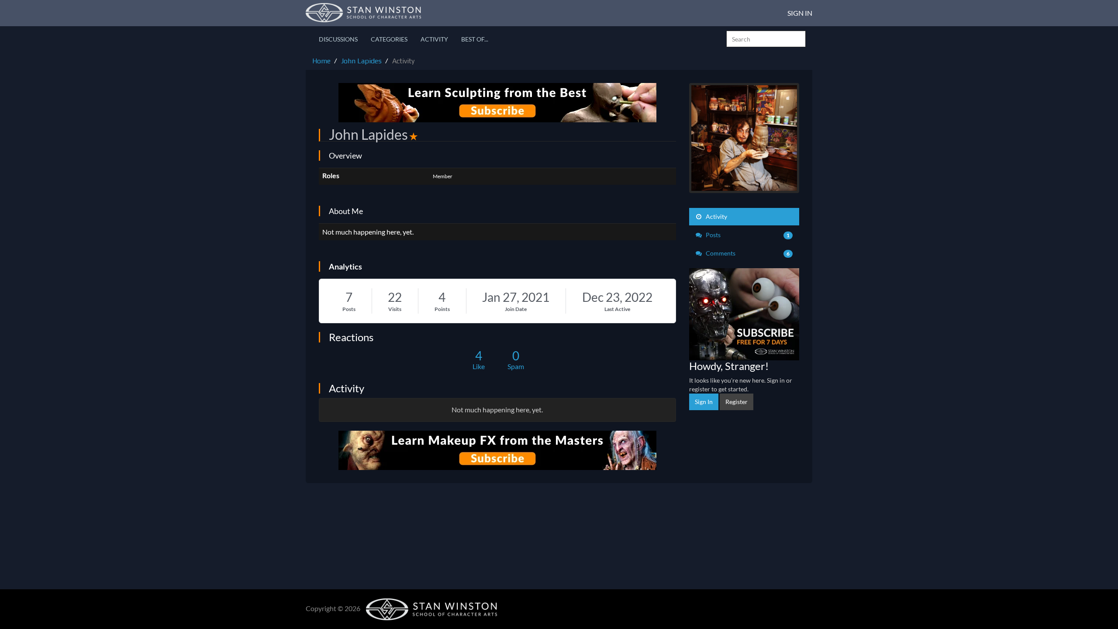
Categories (389, 39)
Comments (747, 253)
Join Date (516, 309)
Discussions (338, 39)
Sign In (799, 13)
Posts (348, 309)
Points (442, 309)
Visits (394, 309)
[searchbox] (766, 39)
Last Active (617, 309)
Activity (434, 39)
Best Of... (474, 39)
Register (736, 401)
